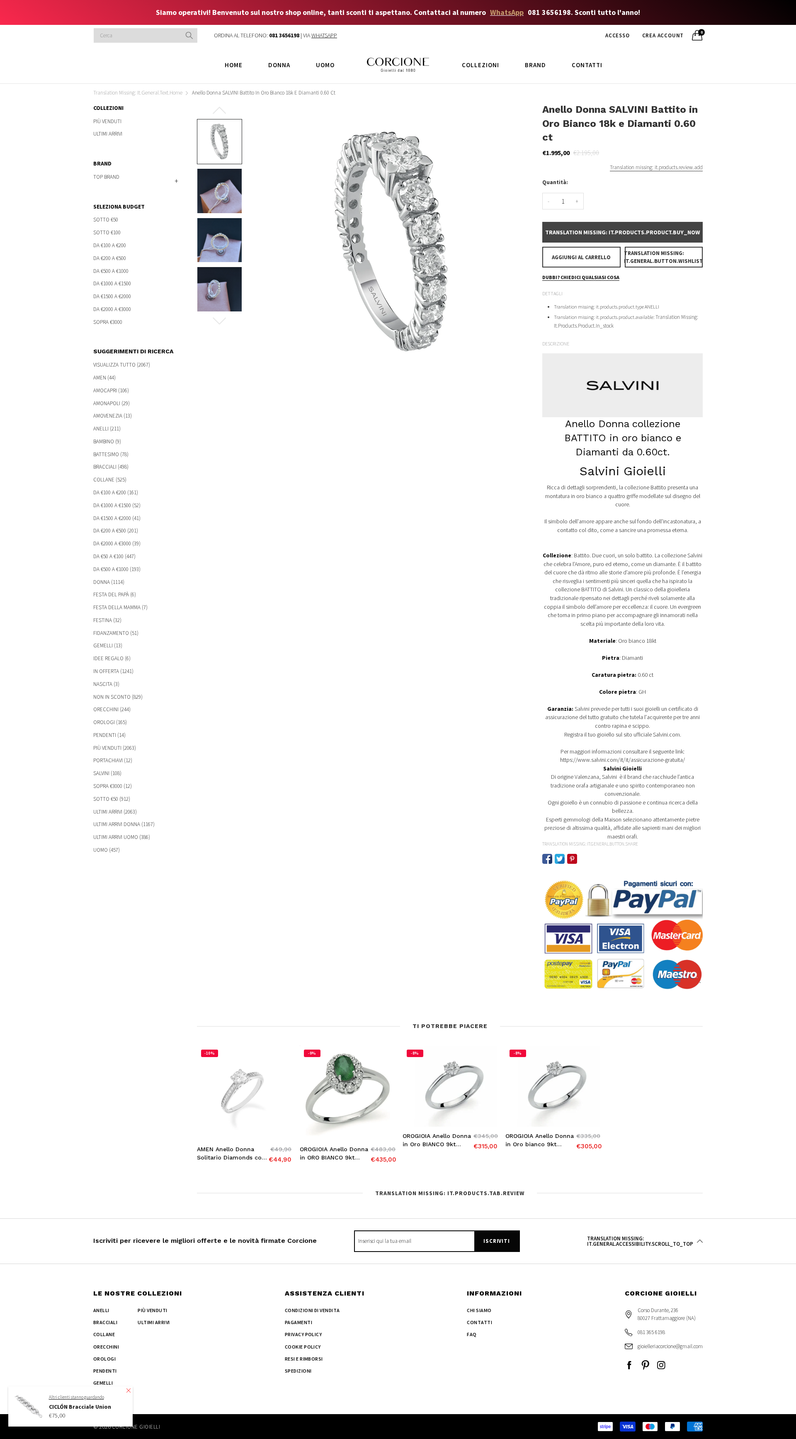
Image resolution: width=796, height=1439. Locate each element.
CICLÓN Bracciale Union (80, 1406)
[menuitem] (233, 64)
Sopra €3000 (107, 321)
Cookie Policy (303, 1347)
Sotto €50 (105, 220)
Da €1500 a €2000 (112, 296)
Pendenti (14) (109, 735)
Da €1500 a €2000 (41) (117, 518)
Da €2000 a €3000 (112, 309)
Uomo (325, 65)
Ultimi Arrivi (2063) (115, 811)
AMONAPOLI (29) (111, 403)
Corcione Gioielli (136, 1426)
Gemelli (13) (107, 645)
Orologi (104, 1359)
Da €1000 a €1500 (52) (117, 505)
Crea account (663, 35)
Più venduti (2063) (114, 747)
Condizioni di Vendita (312, 1310)
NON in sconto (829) (118, 696)
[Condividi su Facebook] (547, 859)
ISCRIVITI (496, 1241)
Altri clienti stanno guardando (76, 1397)
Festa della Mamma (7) (120, 607)
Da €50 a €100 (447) (114, 556)
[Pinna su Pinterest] (572, 859)
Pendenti (105, 1371)
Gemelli (103, 1383)
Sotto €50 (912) (111, 798)
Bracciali (105, 1322)
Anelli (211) (107, 428)
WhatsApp (507, 12)
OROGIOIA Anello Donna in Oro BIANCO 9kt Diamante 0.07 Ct (437, 1140)
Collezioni (480, 65)
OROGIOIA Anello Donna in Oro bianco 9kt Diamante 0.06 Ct (539, 1140)
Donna (279, 65)
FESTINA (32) (107, 620)
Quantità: (555, 182)
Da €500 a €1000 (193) (117, 569)
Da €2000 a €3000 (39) (117, 543)
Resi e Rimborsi (304, 1359)
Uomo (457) (106, 849)
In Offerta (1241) (113, 671)
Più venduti (107, 122)
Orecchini (106, 1347)
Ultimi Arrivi (107, 133)
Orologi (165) (110, 722)
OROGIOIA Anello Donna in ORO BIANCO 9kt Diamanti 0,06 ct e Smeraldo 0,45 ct (334, 1154)
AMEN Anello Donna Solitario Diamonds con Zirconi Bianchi (231, 1154)
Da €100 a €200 (109, 245)
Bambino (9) (107, 441)
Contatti (587, 65)
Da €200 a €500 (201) (115, 530)
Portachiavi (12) (112, 760)
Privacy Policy (303, 1334)
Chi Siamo (479, 1310)
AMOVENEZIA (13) (112, 415)
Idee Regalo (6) (112, 658)
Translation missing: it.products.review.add (656, 167)
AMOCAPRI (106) (111, 390)
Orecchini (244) (112, 709)
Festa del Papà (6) (114, 594)
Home (234, 65)
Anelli (101, 1310)
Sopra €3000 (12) (112, 786)
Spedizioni (298, 1371)
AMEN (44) (104, 377)
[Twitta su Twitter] (560, 859)
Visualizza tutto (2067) (121, 365)
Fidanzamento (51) (115, 633)
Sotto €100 (107, 232)
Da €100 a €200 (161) (115, 492)
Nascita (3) (106, 684)
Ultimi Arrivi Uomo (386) (121, 837)
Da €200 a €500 (109, 258)
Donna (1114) (108, 582)
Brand (535, 65)
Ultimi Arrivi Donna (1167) (124, 824)
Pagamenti (298, 1322)
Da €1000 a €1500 (112, 283)
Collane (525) (109, 479)
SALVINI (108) (107, 773)
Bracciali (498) (111, 466)
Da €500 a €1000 (111, 271)
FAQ (471, 1334)
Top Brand (106, 177)
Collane (104, 1334)
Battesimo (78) (111, 454)
